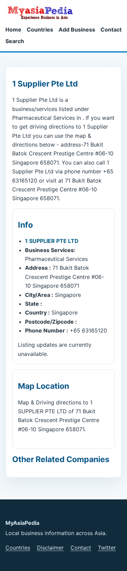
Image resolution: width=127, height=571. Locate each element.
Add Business (77, 29)
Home (13, 29)
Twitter (107, 547)
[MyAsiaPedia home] (43, 12)
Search (14, 41)
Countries (40, 29)
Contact (111, 29)
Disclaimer (50, 547)
